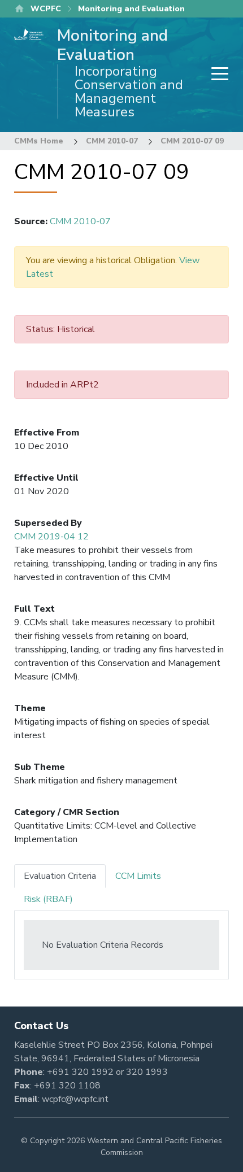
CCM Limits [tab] (138, 876)
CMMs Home (38, 141)
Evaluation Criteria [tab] (60, 876)
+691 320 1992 (80, 1072)
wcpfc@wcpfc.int (75, 1099)
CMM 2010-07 (112, 141)
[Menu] (216, 75)
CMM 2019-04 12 (51, 536)
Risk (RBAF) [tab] (48, 899)
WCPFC (46, 8)
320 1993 (147, 1072)
